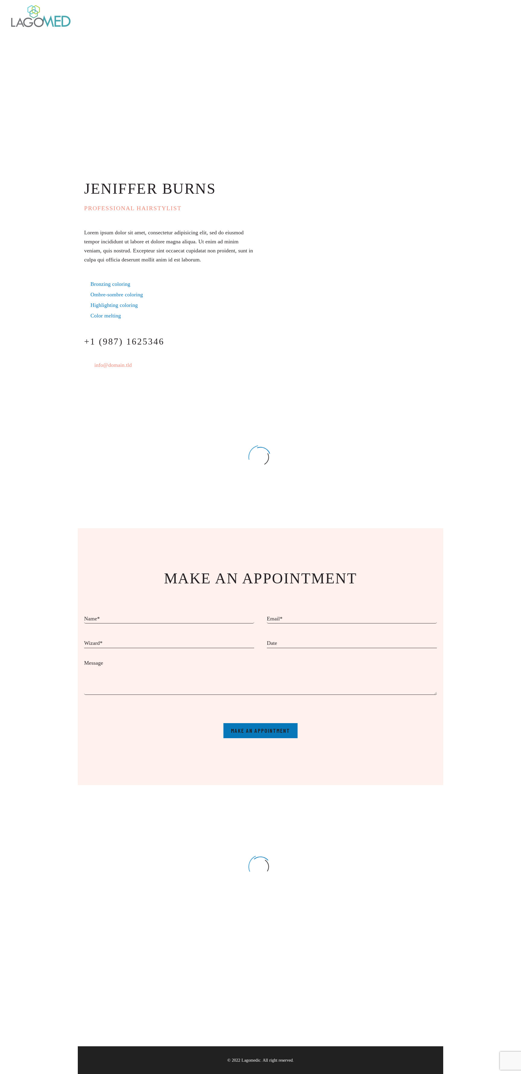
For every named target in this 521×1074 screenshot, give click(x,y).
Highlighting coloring (114, 305)
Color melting (105, 316)
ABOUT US (343, 15)
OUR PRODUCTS (386, 15)
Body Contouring (339, 1003)
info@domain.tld (113, 365)
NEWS (422, 15)
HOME (313, 15)
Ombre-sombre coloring (116, 295)
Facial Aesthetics (338, 994)
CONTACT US (455, 15)
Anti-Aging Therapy (342, 1021)
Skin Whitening (337, 1012)
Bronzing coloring (110, 284)
